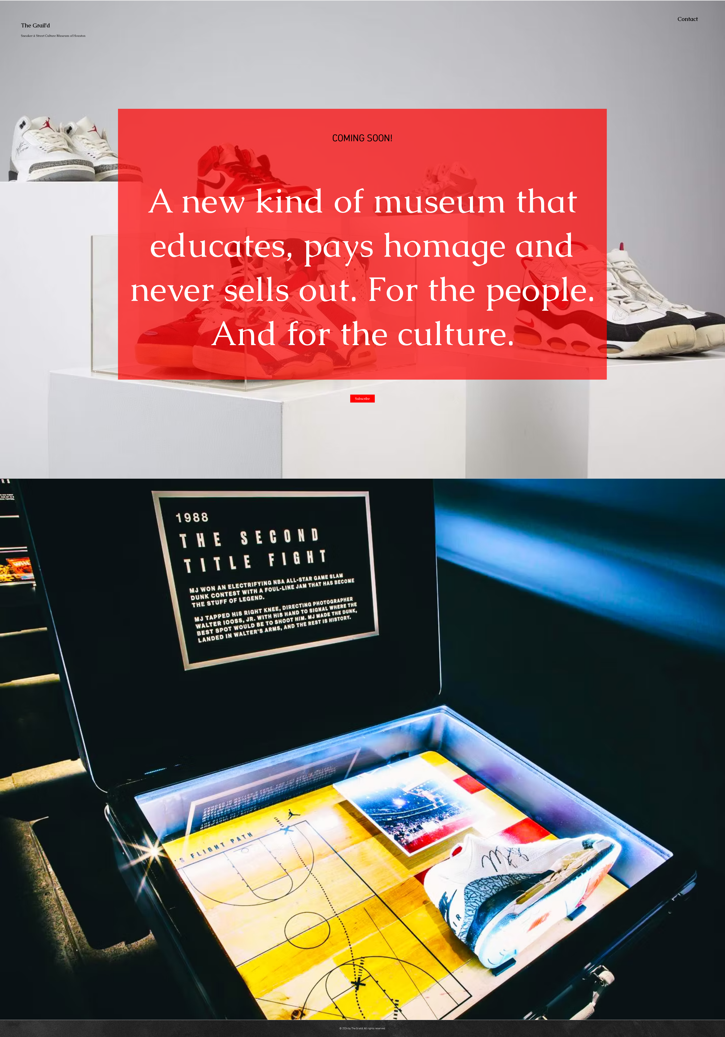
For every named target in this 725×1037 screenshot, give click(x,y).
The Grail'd (35, 25)
